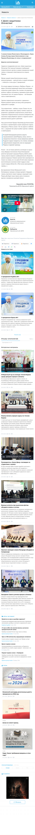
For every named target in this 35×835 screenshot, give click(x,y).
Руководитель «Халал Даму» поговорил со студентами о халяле (15, 463)
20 (31, 370)
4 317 (9, 608)
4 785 (9, 26)
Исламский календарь (9, 689)
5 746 (9, 476)
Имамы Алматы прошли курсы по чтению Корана (15, 417)
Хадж (4, 751)
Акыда (4, 720)
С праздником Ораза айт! (9, 317)
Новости (3, 17)
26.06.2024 (5, 725)
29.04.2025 (3, 608)
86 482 (10, 696)
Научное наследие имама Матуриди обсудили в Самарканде (17, 551)
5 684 (9, 433)
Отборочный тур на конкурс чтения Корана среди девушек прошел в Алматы (16, 375)
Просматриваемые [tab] (7, 765)
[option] (17, 788)
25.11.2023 (5, 757)
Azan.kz (12, 219)
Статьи (5, 665)
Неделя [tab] (17, 767)
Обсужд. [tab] (16, 765)
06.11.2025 (5, 696)
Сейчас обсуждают (9, 616)
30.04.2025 (3, 566)
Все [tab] (27, 767)
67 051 (10, 757)
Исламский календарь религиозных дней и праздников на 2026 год (17, 693)
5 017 (9, 566)
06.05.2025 (3, 387)
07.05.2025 (3, 26)
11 (31, 411)
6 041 (9, 521)
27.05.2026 (3, 289)
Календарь (30, 7)
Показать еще (17, 334)
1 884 (9, 289)
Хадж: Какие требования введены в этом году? (17, 754)
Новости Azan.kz (11, 17)
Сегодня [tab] (7, 767)
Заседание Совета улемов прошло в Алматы (16, 594)
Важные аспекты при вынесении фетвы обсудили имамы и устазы (15, 506)
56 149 (10, 725)
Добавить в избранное (24, 26)
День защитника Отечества (12, 238)
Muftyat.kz (13, 229)
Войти (31, 339)
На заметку (6, 773)
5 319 (9, 387)
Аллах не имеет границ (10, 723)
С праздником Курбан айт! (10, 276)
